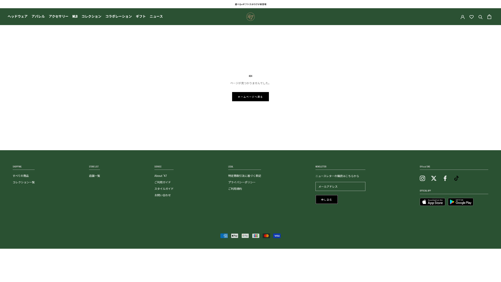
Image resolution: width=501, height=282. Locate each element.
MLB (74, 16)
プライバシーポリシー (242, 182)
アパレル (38, 16)
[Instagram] (422, 178)
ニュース (156, 16)
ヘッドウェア (18, 16)
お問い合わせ (162, 195)
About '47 (160, 176)
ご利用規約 (235, 189)
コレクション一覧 (24, 182)
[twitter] (433, 178)
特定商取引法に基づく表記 (244, 176)
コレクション (91, 16)
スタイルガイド (164, 189)
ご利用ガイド (162, 182)
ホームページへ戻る (250, 97)
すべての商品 (21, 176)
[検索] (480, 17)
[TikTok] (456, 178)
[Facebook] (445, 178)
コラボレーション (118, 16)
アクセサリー (58, 16)
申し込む (326, 199)
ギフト (141, 16)
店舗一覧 (94, 176)
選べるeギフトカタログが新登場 (250, 4)
